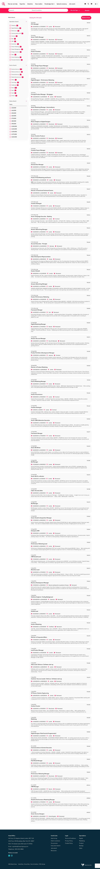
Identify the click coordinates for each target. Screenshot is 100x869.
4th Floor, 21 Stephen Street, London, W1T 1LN (21, 838)
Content (14, 36)
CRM (13, 41)
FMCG (14, 79)
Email (9, 846)
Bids (13, 38)
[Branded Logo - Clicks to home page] (3, 4)
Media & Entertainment (17, 77)
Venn (91, 865)
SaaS (14, 93)
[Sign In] (91, 4)
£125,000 (14, 129)
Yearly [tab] (10, 104)
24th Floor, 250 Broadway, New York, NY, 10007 (21, 841)
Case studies (38, 4)
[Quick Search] (88, 4)
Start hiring (54, 838)
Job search (72, 4)
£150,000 (14, 131)
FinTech (14, 95)
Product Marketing (16, 46)
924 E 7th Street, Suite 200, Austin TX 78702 (20, 843)
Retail (14, 87)
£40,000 (14, 110)
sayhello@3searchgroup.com (20, 846)
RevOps (81, 845)
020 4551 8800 (19, 849)
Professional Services (17, 71)
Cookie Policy (69, 843)
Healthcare (15, 85)
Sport (14, 90)
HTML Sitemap (42, 864)
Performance (15, 30)
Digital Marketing (16, 28)
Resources (54, 850)
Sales (14, 54)
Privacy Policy (69, 841)
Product (81, 843)
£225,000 (14, 137)
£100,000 (14, 126)
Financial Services (16, 74)
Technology (15, 82)
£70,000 (14, 118)
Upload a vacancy (62, 4)
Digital (81, 838)
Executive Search (55, 845)
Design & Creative (16, 51)
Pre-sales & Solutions (17, 59)
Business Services (16, 69)
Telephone (11, 849)
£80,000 (14, 121)
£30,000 (14, 108)
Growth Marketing (16, 57)
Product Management (17, 49)
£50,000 (14, 113)
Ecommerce (15, 44)
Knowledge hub (49, 4)
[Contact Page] (85, 4)
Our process (54, 843)
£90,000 (14, 123)
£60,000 (14, 115)
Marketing (14, 25)
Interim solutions (55, 841)
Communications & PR (17, 33)
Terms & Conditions (70, 838)
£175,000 (14, 134)
